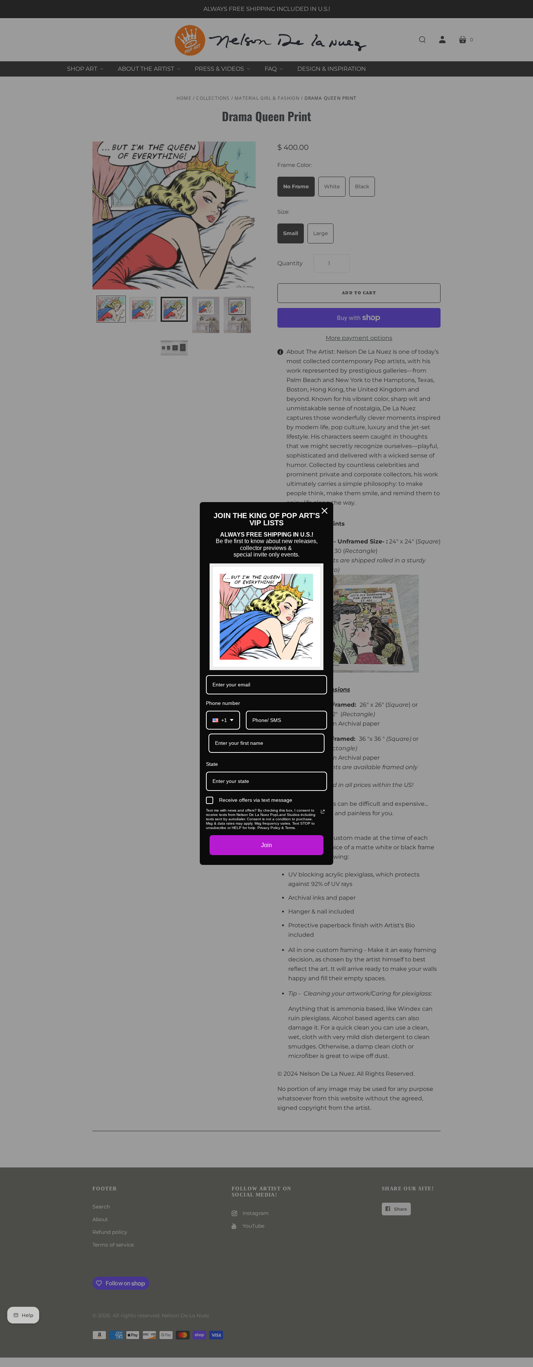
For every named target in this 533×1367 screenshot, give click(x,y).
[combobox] (223, 720)
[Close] (324, 511)
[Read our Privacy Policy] (322, 811)
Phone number (223, 703)
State (212, 764)
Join (266, 845)
